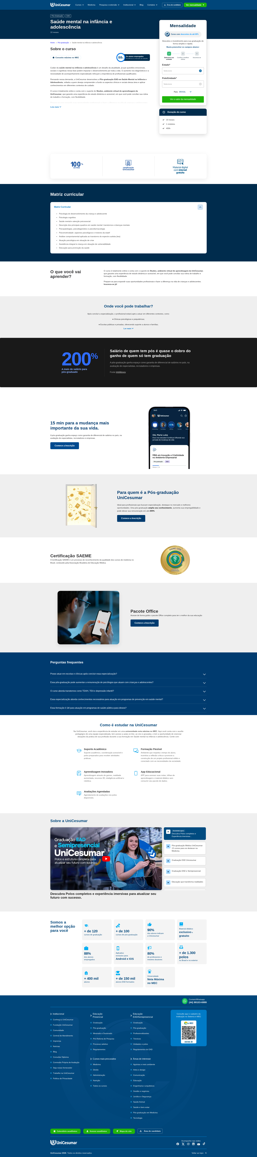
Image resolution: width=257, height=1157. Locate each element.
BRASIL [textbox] (182, 92)
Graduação (98, 1023)
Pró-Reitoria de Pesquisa (103, 1039)
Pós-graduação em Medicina (145, 1113)
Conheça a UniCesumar (63, 1020)
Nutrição (96, 1080)
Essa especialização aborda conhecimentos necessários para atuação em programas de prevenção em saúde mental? (106, 699)
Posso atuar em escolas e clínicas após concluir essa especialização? (83, 674)
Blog (141, 5)
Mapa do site (125, 1131)
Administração (99, 1075)
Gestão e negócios (141, 1091)
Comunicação (139, 1075)
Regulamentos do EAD (142, 1049)
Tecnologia (137, 1118)
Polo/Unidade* (169, 78)
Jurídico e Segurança (142, 1096)
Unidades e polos (140, 1044)
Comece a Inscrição (65, 445)
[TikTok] (204, 1144)
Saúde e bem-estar (141, 1107)
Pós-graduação (63, 43)
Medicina (91, 5)
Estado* (166, 65)
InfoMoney (121, 372)
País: (176, 92)
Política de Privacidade (62, 1078)
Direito (96, 1070)
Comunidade (58, 1030)
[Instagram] (188, 1144)
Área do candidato (152, 1131)
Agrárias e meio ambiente (144, 1064)
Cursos (78, 5)
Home (52, 43)
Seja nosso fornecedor (62, 1068)
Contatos (151, 5)
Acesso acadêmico (97, 1131)
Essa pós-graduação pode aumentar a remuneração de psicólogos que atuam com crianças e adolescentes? (101, 682)
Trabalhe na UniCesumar (63, 1073)
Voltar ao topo (198, 1153)
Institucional (128, 5)
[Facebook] (177, 1144)
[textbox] (181, 70)
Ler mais (128, 328)
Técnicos (137, 1039)
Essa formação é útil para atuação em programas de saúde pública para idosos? (88, 708)
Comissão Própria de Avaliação (66, 1062)
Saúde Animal (139, 1102)
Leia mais (55, 107)
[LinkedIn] (193, 1144)
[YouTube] (198, 1144)
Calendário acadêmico (66, 1131)
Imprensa (57, 1041)
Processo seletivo (100, 1044)
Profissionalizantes (141, 1033)
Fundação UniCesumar (63, 1025)
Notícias (56, 1046)
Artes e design (139, 1070)
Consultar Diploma (61, 1057)
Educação (137, 1080)
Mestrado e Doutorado (102, 1033)
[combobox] (183, 70)
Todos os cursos (100, 1086)
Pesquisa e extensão (108, 5)
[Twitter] (183, 1144)
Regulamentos (99, 1049)
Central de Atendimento (63, 1036)
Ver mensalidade (193, 5)
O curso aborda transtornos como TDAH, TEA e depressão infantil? (82, 691)
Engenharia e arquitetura (143, 1086)
